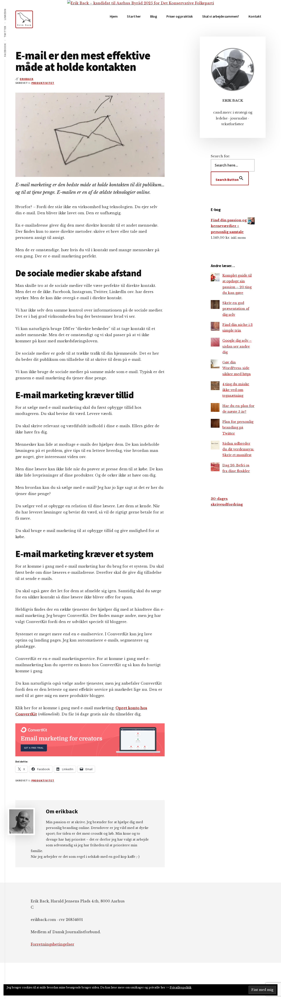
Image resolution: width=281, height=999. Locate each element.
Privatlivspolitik (180, 987)
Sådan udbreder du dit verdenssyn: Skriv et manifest (238, 449)
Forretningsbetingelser (52, 944)
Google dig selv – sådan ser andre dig (237, 346)
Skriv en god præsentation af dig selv (235, 309)
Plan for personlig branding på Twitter (237, 427)
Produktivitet (42, 82)
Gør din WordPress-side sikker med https (236, 368)
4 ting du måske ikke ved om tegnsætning (235, 390)
